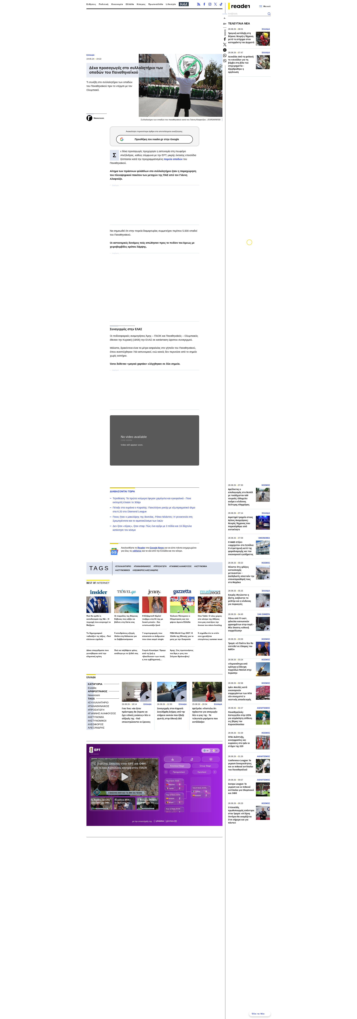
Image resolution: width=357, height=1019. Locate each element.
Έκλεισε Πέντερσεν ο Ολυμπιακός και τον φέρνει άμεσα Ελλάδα (180, 619)
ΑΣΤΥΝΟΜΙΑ (201, 566)
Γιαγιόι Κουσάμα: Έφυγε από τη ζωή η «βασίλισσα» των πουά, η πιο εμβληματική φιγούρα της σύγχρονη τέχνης (154, 655)
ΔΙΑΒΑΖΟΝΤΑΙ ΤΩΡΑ (122, 491)
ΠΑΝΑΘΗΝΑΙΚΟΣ (143, 566)
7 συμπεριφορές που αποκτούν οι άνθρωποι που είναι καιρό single (153, 636)
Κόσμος (141, 4)
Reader (141, 548)
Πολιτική (103, 4)
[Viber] (224, 61)
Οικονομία (117, 4)
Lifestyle (171, 4)
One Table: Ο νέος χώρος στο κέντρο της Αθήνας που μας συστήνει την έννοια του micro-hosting (210, 620)
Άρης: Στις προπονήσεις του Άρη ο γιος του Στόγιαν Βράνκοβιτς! (181, 653)
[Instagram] (209, 4)
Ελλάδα (130, 4)
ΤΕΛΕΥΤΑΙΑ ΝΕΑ (239, 23)
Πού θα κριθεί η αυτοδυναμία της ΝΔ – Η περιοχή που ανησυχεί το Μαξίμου (98, 620)
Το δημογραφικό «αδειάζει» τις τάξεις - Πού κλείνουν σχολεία (98, 636)
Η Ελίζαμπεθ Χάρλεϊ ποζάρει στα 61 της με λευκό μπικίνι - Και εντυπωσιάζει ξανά (152, 620)
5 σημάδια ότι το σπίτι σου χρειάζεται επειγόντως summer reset (210, 636)
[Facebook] (204, 4)
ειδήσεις (137, 551)
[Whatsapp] (224, 55)
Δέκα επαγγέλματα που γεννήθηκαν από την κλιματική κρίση (97, 653)
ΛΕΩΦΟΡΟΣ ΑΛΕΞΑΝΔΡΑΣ (146, 570)
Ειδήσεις (91, 4)
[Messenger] (224, 50)
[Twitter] (215, 4)
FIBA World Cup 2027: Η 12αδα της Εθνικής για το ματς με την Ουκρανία (182, 636)
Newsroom (94, 695)
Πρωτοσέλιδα (155, 4)
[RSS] (198, 4)
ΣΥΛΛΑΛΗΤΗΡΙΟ (123, 566)
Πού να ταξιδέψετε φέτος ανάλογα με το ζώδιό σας (126, 651)
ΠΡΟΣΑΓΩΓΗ (161, 566)
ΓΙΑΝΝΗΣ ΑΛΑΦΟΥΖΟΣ (180, 566)
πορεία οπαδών (173, 159)
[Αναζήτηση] (269, 13)
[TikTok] (221, 4)
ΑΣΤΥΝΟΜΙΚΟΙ (123, 570)
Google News (157, 548)
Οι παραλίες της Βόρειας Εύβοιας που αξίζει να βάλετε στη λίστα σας (126, 619)
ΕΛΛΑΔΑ (90, 55)
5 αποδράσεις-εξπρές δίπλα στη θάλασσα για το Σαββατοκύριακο (125, 636)
